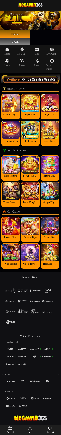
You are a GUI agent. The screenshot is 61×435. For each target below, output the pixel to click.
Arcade (22, 65)
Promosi (10, 432)
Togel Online (49, 67)
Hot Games (22, 54)
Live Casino (52, 54)
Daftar (15, 34)
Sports (7, 65)
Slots (37, 54)
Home (7, 54)
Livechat (50, 432)
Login (15, 41)
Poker (37, 65)
